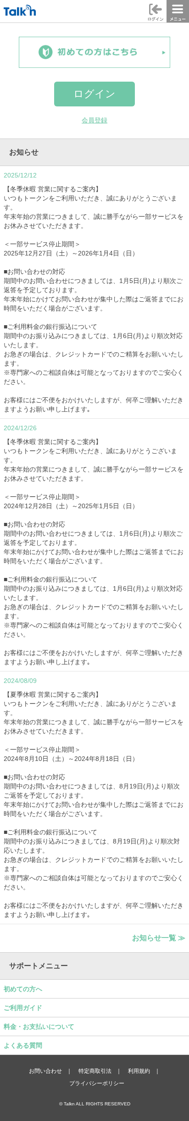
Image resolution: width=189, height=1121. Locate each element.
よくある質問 (23, 1045)
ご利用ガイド (23, 1007)
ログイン (94, 94)
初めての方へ (23, 989)
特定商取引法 (94, 1071)
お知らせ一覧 (158, 937)
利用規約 (139, 1071)
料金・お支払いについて (39, 1026)
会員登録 (94, 120)
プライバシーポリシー (96, 1083)
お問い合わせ (45, 1071)
